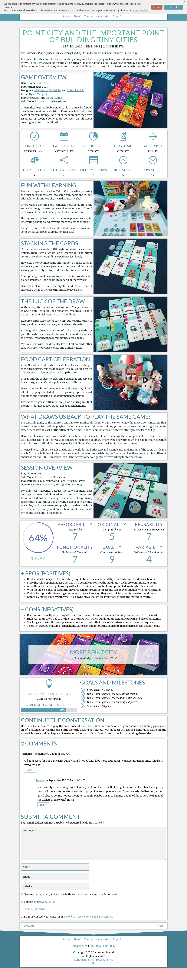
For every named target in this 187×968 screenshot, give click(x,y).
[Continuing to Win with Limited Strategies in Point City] (130, 517)
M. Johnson (41, 90)
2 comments (113, 46)
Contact (88, 16)
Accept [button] (173, 7)
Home (66, 16)
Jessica (40, 780)
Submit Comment (34, 909)
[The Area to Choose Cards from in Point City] (130, 126)
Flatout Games (54, 97)
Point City (35, 62)
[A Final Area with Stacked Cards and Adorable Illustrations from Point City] (130, 293)
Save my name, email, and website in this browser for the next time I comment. (71, 894)
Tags (115, 16)
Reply (29, 770)
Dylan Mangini (38, 94)
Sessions (93, 46)
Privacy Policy (46, 901)
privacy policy (140, 10)
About (77, 16)
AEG (37, 97)
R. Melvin (55, 90)
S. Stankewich (75, 90)
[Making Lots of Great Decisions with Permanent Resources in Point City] (130, 351)
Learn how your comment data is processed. (88, 916)
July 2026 (95, 946)
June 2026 (109, 946)
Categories (102, 16)
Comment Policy (84, 959)
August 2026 (79, 946)
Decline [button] (157, 7)
